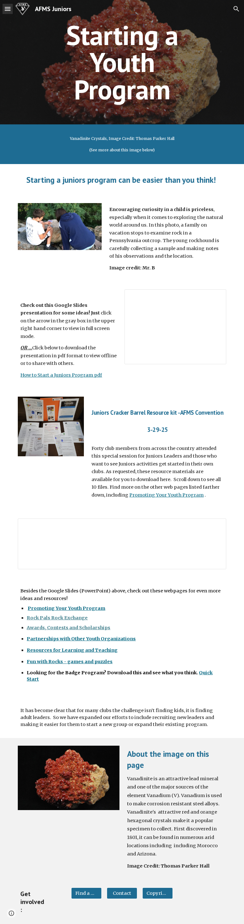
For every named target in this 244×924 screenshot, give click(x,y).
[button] (7, 8)
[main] (121, 62)
